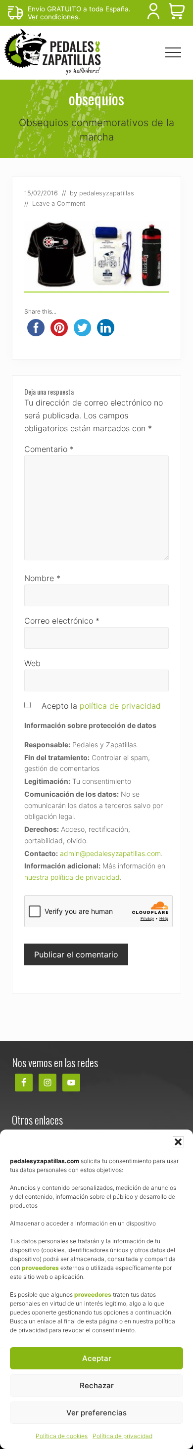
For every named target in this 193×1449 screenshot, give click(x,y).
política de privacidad (120, 706)
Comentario (49, 449)
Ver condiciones (53, 17)
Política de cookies (62, 1436)
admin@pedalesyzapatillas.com (110, 853)
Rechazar (97, 1385)
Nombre (42, 578)
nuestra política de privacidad (72, 877)
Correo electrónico (61, 621)
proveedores (40, 1267)
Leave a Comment (59, 203)
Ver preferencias (96, 1412)
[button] (178, 1142)
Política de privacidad (122, 1436)
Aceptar (96, 1358)
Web (32, 663)
